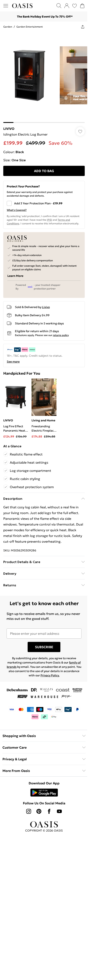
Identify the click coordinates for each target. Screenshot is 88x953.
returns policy (61, 335)
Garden (7, 26)
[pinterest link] (38, 811)
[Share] (82, 26)
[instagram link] (28, 811)
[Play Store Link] (44, 792)
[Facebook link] (49, 811)
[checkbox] (44, 203)
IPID (49, 219)
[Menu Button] (5, 5)
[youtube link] (59, 811)
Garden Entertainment (29, 26)
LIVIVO (8, 129)
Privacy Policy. (50, 675)
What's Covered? (17, 210)
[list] (44, 77)
